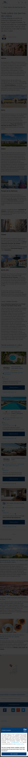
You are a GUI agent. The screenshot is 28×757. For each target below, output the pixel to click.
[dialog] (14, 742)
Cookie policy (20, 744)
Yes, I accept (14, 754)
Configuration (15, 742)
